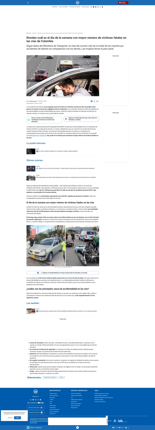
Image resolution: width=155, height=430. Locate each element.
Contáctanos (74, 401)
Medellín (93, 207)
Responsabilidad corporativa (101, 395)
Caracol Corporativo (54, 411)
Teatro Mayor (53, 407)
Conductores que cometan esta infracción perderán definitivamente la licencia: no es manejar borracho (68, 311)
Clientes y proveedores (76, 403)
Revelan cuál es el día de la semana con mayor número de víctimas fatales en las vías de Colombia (60, 33)
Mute (113, 428)
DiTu (51, 403)
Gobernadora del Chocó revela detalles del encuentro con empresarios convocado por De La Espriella (67, 177)
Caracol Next (52, 413)
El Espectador (53, 405)
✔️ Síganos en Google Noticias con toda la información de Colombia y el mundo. (64, 273)
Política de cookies (99, 399)
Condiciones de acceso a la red (102, 393)
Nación (34, 33)
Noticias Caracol (53, 393)
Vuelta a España (85, 6)
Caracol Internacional (54, 409)
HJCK (51, 401)
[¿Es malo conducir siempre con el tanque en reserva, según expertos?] (30, 151)
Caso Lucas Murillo (63, 6)
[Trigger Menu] (27, 2)
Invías (61, 377)
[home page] (77, 2)
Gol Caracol (52, 397)
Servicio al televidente (76, 393)
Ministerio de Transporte (38, 135)
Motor (37, 149)
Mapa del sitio (74, 407)
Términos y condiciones (100, 401)
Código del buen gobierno (76, 399)
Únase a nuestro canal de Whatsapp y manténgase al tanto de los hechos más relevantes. (42, 119)
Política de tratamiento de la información (104, 397)
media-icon (77, 427)
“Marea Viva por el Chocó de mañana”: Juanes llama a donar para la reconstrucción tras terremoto (66, 168)
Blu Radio (28, 33)
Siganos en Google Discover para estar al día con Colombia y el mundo (82, 118)
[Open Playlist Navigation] (128, 427)
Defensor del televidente (76, 395)
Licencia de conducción (74, 6)
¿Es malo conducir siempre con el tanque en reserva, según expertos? (58, 151)
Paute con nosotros (75, 405)
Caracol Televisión (54, 395)
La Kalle (51, 399)
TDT (72, 397)
